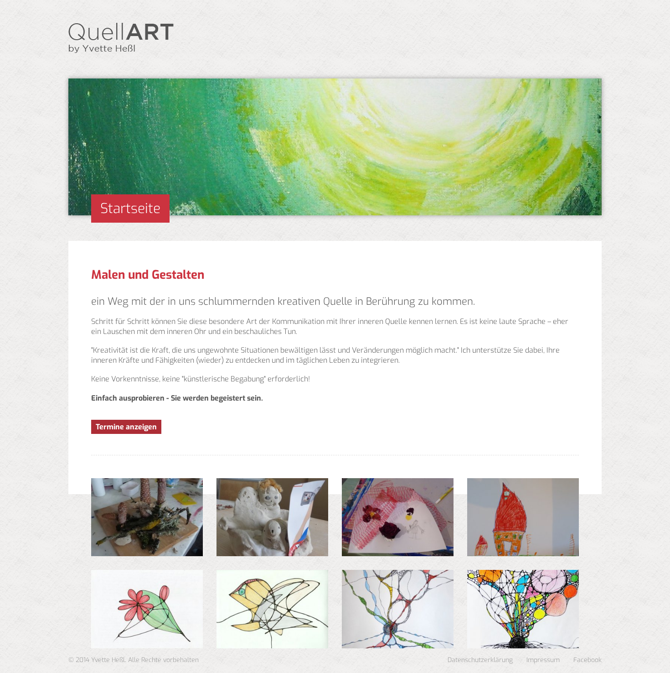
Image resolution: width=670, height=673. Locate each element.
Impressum (543, 660)
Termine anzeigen (126, 427)
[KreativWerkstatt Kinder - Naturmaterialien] (147, 517)
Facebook (587, 660)
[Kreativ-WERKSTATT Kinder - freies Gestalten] (398, 517)
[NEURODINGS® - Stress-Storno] (147, 609)
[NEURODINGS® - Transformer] (398, 609)
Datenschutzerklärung (480, 660)
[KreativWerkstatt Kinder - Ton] (272, 517)
